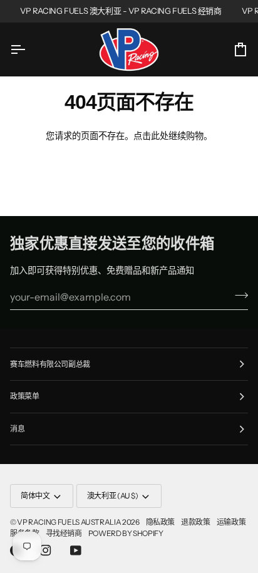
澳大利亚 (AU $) (112, 495)
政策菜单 (24, 396)
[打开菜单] (29, 49)
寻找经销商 (64, 533)
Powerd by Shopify (125, 533)
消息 (17, 428)
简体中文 (35, 495)
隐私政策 (160, 522)
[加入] (237, 296)
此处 (159, 136)
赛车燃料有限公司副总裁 (50, 364)
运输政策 (231, 522)
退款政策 (195, 522)
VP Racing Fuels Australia (69, 522)
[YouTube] (75, 550)
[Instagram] (45, 550)
